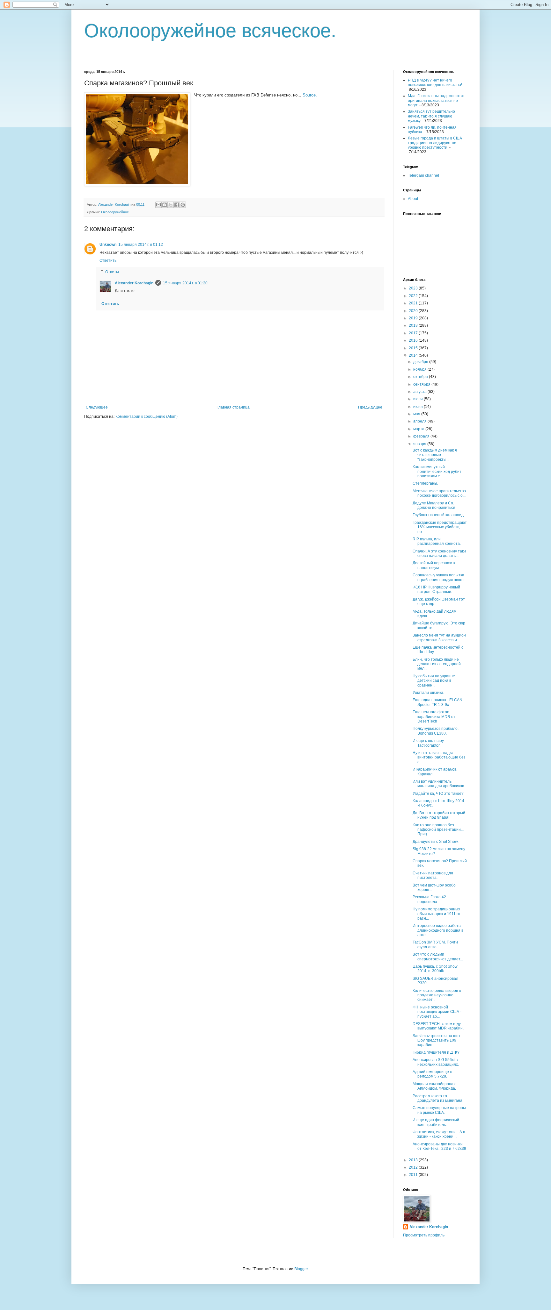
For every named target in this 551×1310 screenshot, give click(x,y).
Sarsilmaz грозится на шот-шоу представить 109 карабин (437, 1040)
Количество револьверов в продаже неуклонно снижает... (437, 995)
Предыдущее (370, 407)
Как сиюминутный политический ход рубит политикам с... (437, 471)
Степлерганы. (425, 483)
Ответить (107, 260)
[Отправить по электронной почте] (158, 205)
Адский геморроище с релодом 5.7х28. (432, 1074)
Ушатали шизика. (428, 692)
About (413, 198)
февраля (421, 436)
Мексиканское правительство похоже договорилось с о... (439, 493)
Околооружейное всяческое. (210, 30)
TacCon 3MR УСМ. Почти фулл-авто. (435, 944)
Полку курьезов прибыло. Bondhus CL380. (436, 730)
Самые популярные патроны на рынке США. (439, 1110)
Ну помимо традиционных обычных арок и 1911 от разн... (437, 914)
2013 (414, 1160)
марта (419, 429)
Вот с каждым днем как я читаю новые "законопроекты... (435, 455)
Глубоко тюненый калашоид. (439, 515)
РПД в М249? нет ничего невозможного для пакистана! (435, 82)
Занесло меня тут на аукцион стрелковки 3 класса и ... (439, 637)
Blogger (301, 1269)
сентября (422, 384)
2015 (414, 348)
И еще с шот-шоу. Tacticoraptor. (428, 742)
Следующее (97, 407)
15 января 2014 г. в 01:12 (140, 244)
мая (417, 414)
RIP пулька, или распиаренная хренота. (437, 541)
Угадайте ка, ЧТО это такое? (438, 793)
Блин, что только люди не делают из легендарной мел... (437, 664)
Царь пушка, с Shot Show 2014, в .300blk (435, 968)
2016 (414, 340)
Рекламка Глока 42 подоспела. (429, 899)
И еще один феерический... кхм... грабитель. (437, 1122)
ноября (420, 369)
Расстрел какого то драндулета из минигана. (438, 1098)
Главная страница (233, 407)
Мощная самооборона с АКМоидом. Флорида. (434, 1086)
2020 (414, 311)
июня (418, 406)
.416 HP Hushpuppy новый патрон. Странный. (436, 589)
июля (418, 399)
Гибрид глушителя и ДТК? (436, 1052)
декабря (421, 362)
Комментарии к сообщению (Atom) (146, 416)
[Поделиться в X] (170, 205)
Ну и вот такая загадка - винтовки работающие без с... (439, 757)
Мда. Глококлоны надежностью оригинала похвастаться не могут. (436, 100)
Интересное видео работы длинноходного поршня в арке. (438, 930)
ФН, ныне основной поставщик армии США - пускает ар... (437, 1012)
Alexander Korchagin (134, 283)
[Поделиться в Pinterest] (183, 205)
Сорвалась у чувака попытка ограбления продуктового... (440, 577)
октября (421, 376)
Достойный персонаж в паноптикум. (434, 565)
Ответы (112, 272)
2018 (414, 325)
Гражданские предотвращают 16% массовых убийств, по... (440, 527)
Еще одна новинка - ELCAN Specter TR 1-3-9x (437, 702)
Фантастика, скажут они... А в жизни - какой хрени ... (439, 1134)
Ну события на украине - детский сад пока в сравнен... (435, 680)
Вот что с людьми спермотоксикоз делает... (438, 956)
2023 (414, 288)
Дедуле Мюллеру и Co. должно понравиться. (434, 505)
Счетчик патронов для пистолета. (433, 875)
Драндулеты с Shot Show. (436, 841)
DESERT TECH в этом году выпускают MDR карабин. (438, 1026)
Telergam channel (423, 175)
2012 (414, 1167)
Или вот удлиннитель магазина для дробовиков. (439, 783)
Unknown (107, 244)
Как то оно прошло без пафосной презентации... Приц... (438, 830)
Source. (310, 95)
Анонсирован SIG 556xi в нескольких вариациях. (436, 1061)
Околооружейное (115, 212)
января (420, 444)
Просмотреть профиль (423, 1235)
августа (420, 391)
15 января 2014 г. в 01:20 (185, 283)
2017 (414, 333)
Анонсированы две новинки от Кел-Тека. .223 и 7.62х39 (439, 1146)
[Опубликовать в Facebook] (176, 205)
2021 (414, 303)
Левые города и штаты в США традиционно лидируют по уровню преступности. (435, 143)
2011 (414, 1174)
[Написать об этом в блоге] (164, 205)
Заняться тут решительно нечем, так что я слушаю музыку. (431, 116)
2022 (414, 296)
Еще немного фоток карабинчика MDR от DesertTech (434, 716)
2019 (414, 318)
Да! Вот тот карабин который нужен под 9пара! (439, 815)
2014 (414, 355)
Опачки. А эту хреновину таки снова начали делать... (439, 553)
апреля (420, 421)
